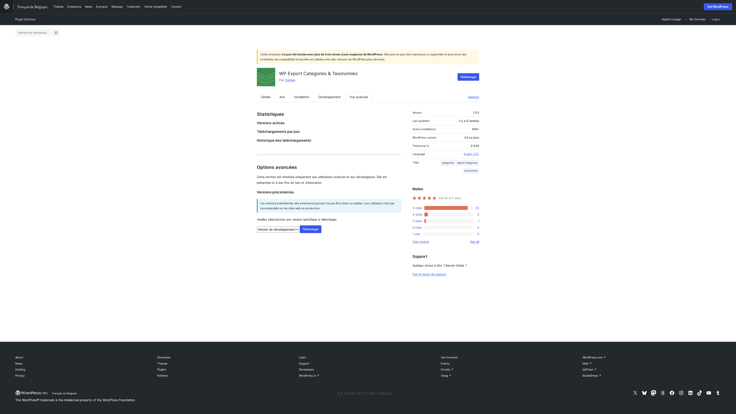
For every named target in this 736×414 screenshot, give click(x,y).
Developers (306, 369)
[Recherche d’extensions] (56, 33)
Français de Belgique (64, 393)
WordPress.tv (309, 375)
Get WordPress (718, 6)
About (19, 357)
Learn (302, 357)
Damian (290, 80)
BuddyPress (592, 375)
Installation (301, 97)
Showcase (163, 357)
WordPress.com (594, 357)
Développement (329, 97)
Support (473, 97)
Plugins (161, 369)
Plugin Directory (25, 19)
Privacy (20, 375)
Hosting (20, 369)
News (18, 363)
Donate (447, 369)
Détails (265, 97)
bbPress (589, 369)
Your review (420, 242)
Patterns (162, 375)
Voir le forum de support (429, 274)
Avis (282, 97)
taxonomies (471, 170)
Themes (162, 363)
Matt (587, 363)
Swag (446, 375)
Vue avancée (359, 97)
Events (445, 363)
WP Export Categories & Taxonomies (318, 73)
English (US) (471, 154)
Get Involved (449, 357)
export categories (467, 162)
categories (448, 162)
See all (474, 242)
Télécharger (468, 77)
